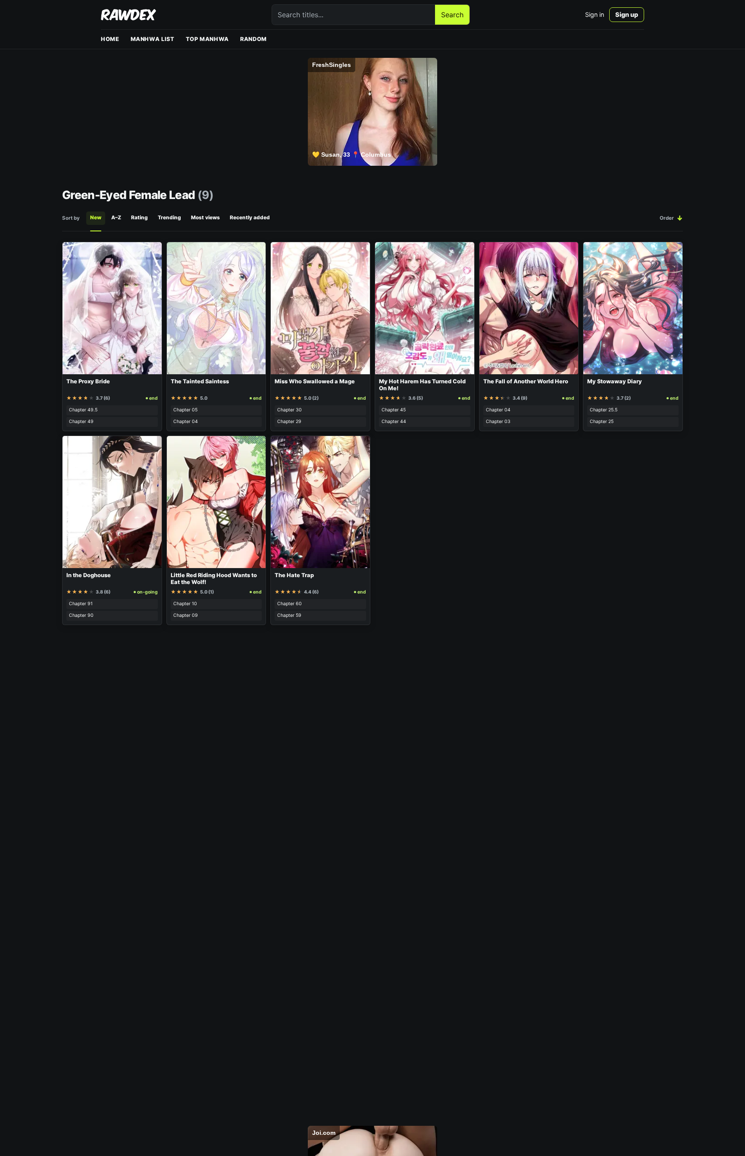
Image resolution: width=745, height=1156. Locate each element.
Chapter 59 (289, 615)
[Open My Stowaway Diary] (632, 308)
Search (452, 14)
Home (110, 39)
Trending (169, 218)
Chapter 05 (185, 410)
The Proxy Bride (88, 381)
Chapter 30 (289, 410)
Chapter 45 (394, 410)
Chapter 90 (81, 615)
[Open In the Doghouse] (112, 502)
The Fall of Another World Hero (525, 381)
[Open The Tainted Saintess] (216, 308)
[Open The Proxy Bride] (112, 308)
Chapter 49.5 (83, 410)
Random (253, 39)
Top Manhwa (207, 39)
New (95, 218)
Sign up (626, 14)
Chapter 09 (185, 615)
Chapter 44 (394, 421)
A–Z (116, 218)
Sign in (594, 14)
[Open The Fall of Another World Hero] (529, 308)
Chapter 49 (81, 421)
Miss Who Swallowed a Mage (315, 381)
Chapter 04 (185, 421)
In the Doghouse (88, 575)
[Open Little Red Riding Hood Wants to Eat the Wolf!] (216, 502)
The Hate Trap (294, 575)
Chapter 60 (289, 603)
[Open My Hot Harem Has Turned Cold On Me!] (424, 308)
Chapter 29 (289, 421)
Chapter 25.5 (603, 410)
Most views (205, 218)
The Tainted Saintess (200, 381)
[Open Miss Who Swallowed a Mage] (320, 308)
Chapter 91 (81, 603)
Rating (139, 218)
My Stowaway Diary (614, 381)
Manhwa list (153, 39)
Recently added (250, 218)
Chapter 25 (602, 421)
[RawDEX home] (128, 14)
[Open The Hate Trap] (320, 502)
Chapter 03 (498, 421)
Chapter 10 (185, 603)
